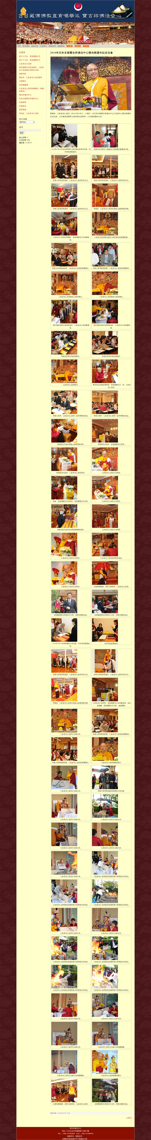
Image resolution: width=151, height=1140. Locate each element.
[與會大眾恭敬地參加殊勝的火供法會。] (111, 777)
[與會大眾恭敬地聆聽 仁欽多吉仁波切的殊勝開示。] (70, 254)
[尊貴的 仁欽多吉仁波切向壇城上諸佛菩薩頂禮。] (111, 195)
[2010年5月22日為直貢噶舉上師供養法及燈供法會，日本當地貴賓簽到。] (70, 135)
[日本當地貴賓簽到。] (111, 630)
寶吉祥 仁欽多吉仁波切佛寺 (30, 77)
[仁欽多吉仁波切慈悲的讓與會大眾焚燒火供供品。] (111, 863)
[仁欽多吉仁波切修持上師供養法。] (70, 283)
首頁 (19, 46)
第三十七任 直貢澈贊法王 (29, 60)
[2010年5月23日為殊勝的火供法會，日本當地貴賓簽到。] (70, 630)
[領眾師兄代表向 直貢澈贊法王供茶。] (111, 431)
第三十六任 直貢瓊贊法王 (29, 56)
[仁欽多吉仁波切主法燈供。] (111, 459)
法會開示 (43, 46)
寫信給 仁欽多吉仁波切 (29, 113)
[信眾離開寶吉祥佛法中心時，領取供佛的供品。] (70, 601)
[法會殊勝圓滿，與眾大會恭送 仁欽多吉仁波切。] (111, 573)
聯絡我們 (52, 46)
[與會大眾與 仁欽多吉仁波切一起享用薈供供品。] (70, 402)
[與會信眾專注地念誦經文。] (70, 342)
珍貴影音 (22, 106)
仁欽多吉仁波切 (25, 63)
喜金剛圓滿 (23, 85)
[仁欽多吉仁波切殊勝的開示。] (111, 749)
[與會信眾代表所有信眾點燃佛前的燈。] (70, 516)
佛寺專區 (26, 46)
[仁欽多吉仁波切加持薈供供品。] (111, 544)
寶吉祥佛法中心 (25, 95)
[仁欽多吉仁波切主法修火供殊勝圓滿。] (111, 1033)
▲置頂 (129, 1118)
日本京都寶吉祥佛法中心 (29, 98)
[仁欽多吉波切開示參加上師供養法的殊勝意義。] (111, 223)
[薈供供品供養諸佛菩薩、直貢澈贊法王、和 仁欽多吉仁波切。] (111, 371)
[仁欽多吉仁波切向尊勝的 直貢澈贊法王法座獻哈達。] (70, 223)
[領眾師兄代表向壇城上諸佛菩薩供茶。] (70, 431)
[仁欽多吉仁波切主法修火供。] (70, 720)
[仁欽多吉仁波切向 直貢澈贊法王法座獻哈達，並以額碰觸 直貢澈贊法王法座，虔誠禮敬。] (111, 689)
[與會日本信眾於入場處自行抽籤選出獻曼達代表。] (111, 135)
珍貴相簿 (22, 102)
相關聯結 (61, 46)
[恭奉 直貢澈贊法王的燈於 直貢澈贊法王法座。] (70, 487)
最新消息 (34, 46)
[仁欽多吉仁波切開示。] (70, 371)
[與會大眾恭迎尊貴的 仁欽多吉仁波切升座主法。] (70, 167)
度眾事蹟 (22, 109)
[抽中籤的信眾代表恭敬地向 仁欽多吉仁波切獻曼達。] (70, 311)
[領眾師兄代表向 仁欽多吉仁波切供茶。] (70, 459)
